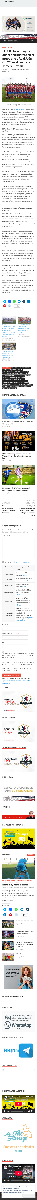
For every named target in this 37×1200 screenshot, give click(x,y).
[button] (18, 24)
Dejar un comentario (28, 887)
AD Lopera (14, 368)
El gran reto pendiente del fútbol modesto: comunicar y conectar (25, 944)
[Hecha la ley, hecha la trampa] (18, 859)
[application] (18, 1104)
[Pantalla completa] (32, 1111)
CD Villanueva (7, 381)
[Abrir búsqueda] (32, 41)
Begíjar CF (25, 371)
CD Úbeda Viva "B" (19, 379)
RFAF (19, 882)
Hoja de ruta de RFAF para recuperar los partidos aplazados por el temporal (16, 489)
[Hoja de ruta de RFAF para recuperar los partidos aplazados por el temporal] (18, 476)
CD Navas (5, 377)
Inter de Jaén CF (8, 384)
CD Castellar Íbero (25, 375)
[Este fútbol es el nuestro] (8, 954)
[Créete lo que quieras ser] (8, 921)
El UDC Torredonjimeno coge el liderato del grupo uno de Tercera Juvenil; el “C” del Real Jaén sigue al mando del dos (8, 330)
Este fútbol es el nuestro (24, 954)
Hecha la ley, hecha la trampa (15, 884)
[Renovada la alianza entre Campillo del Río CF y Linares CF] (18, 409)
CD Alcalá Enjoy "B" (21, 373)
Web (3, 642)
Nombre (5, 625)
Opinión (4, 882)
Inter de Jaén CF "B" (19, 384)
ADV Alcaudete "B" (24, 368)
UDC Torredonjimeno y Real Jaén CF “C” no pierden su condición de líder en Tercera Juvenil (24, 328)
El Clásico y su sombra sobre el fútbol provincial (25, 932)
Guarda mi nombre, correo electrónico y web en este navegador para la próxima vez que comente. (18, 656)
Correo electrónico (10, 634)
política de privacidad (20, 562)
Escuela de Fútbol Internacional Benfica (16, 383)
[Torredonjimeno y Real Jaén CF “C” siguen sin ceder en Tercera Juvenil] (9, 346)
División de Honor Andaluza (10, 880)
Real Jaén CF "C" (25, 386)
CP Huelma (16, 381)
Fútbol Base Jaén (7, 48)
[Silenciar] (29, 1111)
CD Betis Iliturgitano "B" (10, 375)
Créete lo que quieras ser (24, 921)
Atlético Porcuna (8, 371)
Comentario (7, 536)
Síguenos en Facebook (12, 997)
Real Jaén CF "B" (15, 386)
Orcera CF (6, 386)
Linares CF (29, 384)
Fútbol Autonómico (26, 880)
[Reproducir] (5, 1111)
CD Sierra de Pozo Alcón (17, 377)
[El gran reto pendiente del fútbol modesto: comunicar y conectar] (8, 942)
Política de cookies (19, 1192)
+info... (24, 575)
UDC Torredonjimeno (9, 388)
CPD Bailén (23, 381)
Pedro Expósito (19, 69)
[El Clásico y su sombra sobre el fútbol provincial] (8, 932)
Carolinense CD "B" (8, 373)
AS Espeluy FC (7, 370)
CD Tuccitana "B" (8, 379)
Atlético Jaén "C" (17, 370)
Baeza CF (18, 371)
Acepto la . (17, 562)
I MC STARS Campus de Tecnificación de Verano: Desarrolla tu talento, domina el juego (16, 456)
